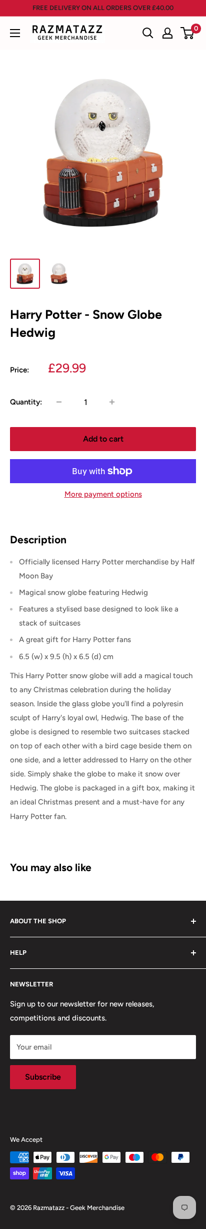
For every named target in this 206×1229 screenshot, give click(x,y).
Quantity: (26, 401)
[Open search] (148, 33)
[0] (188, 33)
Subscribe (43, 1077)
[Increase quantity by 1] (112, 402)
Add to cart (103, 439)
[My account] (167, 33)
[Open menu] (15, 33)
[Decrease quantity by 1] (59, 402)
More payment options (103, 494)
